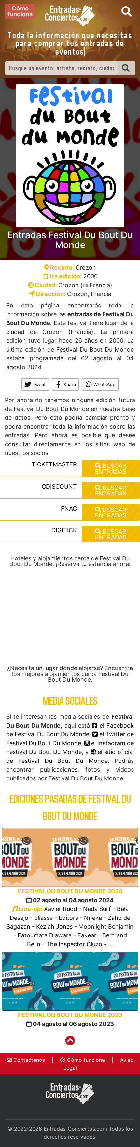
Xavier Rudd (60, 908)
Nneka (93, 917)
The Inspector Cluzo (74, 944)
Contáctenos (28, 1060)
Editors (68, 917)
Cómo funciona (85, 1060)
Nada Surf (97, 908)
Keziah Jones (54, 926)
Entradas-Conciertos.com (75, 1128)
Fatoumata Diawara (45, 935)
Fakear (86, 935)
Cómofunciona (20, 11)
